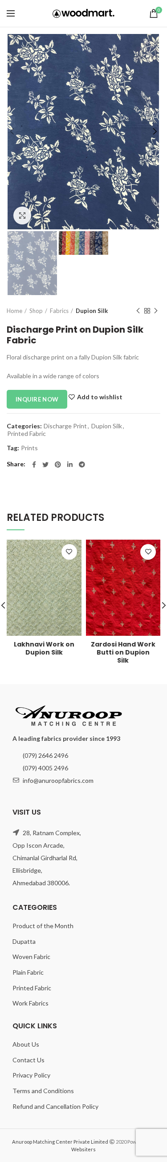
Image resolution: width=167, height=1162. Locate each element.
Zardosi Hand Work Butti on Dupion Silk (123, 652)
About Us (25, 1044)
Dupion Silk (92, 310)
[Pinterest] (58, 464)
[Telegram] (82, 464)
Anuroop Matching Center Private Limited (60, 1142)
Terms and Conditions (43, 1090)
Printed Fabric (26, 433)
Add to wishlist (99, 397)
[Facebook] (34, 464)
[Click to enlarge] (22, 215)
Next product (155, 310)
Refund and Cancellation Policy (55, 1106)
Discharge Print (65, 426)
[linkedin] (70, 464)
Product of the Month (42, 926)
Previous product (138, 310)
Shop (36, 310)
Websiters (83, 1149)
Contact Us (28, 1060)
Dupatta (24, 941)
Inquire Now (37, 399)
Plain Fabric (28, 972)
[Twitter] (45, 464)
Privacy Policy (31, 1075)
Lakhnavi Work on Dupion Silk (44, 648)
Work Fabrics (30, 1003)
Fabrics (59, 310)
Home (14, 310)
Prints (29, 448)
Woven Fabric (31, 956)
